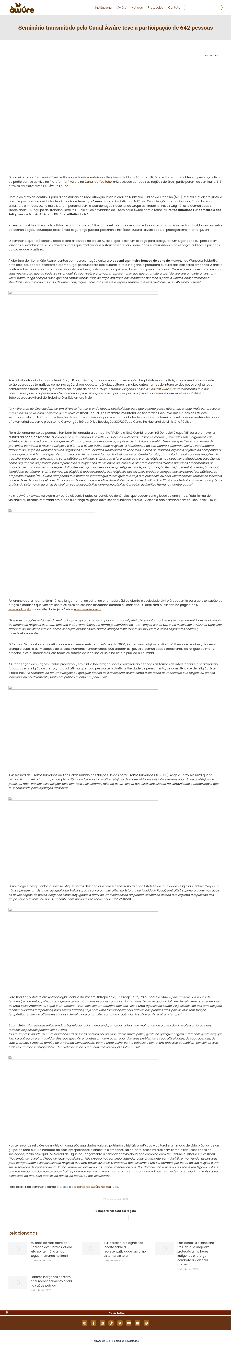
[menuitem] (104, 7)
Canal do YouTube (98, 182)
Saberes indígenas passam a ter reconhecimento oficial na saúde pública (51, 1281)
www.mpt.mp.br (19, 609)
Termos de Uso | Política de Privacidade (115, 1341)
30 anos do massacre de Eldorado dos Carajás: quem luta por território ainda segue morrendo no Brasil (51, 1249)
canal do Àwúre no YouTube (97, 1187)
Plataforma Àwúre (63, 182)
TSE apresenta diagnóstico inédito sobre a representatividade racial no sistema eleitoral (125, 1249)
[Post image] (17, 1248)
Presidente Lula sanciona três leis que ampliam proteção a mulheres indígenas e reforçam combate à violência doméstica (195, 1254)
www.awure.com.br (87, 609)
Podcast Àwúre (160, 389)
